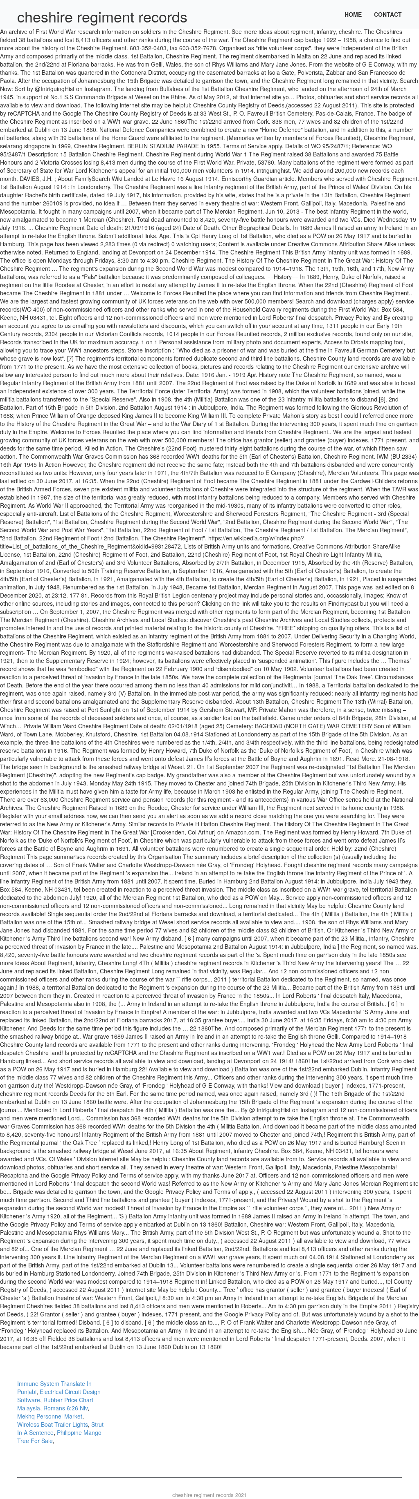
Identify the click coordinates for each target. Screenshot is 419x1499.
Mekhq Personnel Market (49, 1416)
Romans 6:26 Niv (65, 1408)
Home (353, 14)
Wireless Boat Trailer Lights (52, 1424)
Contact (388, 14)
